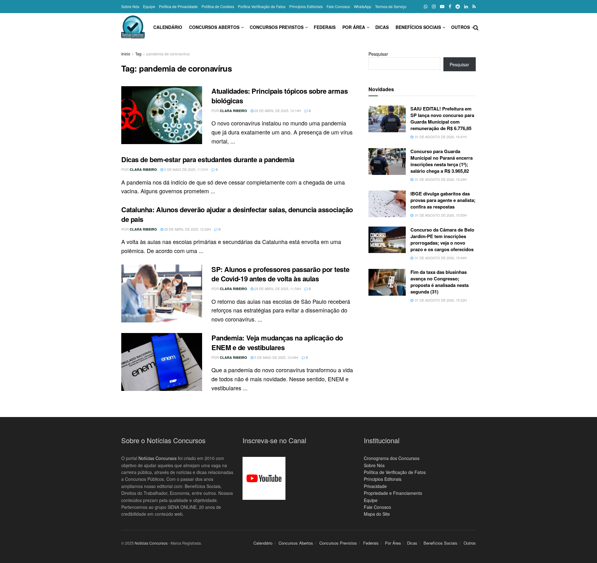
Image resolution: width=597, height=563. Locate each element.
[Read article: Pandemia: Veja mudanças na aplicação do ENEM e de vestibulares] (161, 362)
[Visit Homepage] (133, 27)
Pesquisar (378, 54)
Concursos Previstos (276, 27)
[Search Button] (476, 27)
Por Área (353, 27)
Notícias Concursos (157, 458)
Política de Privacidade (178, 6)
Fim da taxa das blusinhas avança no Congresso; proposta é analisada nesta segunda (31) (439, 282)
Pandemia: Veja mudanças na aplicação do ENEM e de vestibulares (277, 342)
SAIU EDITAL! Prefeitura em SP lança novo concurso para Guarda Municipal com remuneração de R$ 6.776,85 (442, 118)
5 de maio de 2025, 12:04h (275, 357)
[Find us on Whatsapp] (426, 6)
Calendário (167, 27)
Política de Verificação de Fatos (395, 472)
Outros (460, 27)
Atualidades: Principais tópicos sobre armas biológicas (279, 96)
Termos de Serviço (390, 6)
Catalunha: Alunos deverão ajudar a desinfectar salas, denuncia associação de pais (237, 214)
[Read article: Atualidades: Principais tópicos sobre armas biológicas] (161, 115)
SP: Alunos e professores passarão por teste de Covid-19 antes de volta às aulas (280, 274)
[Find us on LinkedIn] (466, 6)
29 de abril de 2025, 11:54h (277, 288)
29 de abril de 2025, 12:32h (187, 229)
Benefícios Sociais (418, 27)
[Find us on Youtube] (442, 6)
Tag (138, 53)
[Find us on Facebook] (450, 6)
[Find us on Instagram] (434, 6)
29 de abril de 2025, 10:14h (277, 110)
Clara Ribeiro (233, 110)
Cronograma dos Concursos (391, 458)
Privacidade (375, 486)
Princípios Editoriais (306, 6)
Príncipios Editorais (382, 479)
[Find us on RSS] (474, 6)
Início (125, 53)
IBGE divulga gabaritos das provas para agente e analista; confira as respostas (442, 200)
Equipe (149, 6)
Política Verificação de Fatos (261, 6)
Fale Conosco (338, 6)
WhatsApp (362, 6)
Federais (325, 27)
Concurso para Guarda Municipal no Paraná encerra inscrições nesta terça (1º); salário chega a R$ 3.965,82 (441, 161)
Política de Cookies (217, 6)
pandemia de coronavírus (168, 53)
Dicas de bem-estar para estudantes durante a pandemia (207, 159)
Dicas (382, 27)
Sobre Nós (130, 6)
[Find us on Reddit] (458, 6)
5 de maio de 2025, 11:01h (185, 169)
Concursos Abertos (214, 27)
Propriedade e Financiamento (393, 493)
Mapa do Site (377, 514)
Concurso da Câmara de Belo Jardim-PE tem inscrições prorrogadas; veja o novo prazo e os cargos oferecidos (442, 239)
